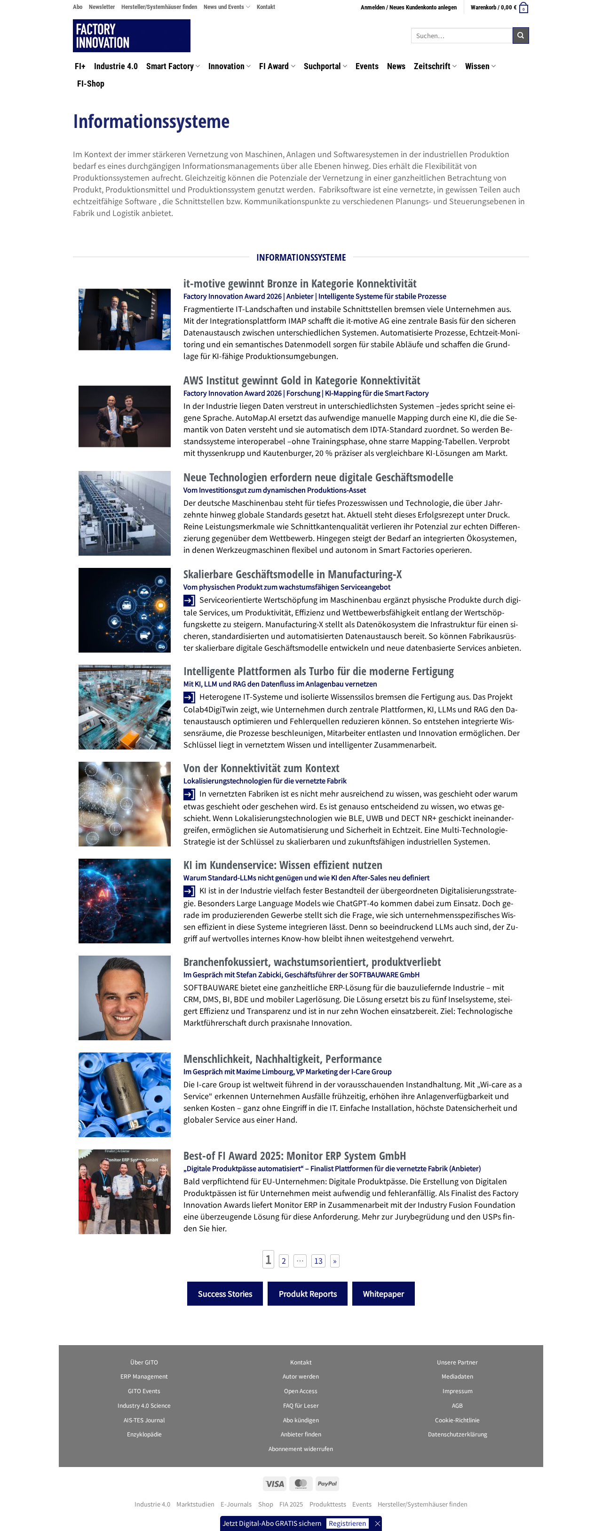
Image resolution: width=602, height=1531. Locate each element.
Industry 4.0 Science (144, 1405)
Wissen (477, 66)
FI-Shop (90, 83)
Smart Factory (170, 66)
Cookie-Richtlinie (457, 1420)
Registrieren (347, 1523)
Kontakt (266, 6)
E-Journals (236, 1503)
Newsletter (102, 6)
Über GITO (144, 1362)
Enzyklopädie (144, 1434)
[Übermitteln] (521, 35)
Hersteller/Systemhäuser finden (159, 6)
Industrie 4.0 (116, 66)
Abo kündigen (301, 1420)
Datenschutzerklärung (457, 1434)
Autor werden (301, 1376)
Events (367, 66)
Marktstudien (195, 1503)
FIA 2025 (291, 1503)
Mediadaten (457, 1376)
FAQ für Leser (301, 1405)
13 (318, 1260)
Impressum (458, 1391)
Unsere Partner (457, 1362)
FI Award (274, 66)
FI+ (79, 66)
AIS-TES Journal (144, 1420)
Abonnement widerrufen (301, 1448)
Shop (265, 1503)
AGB (457, 1405)
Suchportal (322, 66)
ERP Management (144, 1376)
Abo (77, 6)
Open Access (300, 1391)
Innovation (226, 66)
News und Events (224, 6)
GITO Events (144, 1391)
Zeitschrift (432, 66)
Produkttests (327, 1503)
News (396, 66)
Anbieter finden (301, 1434)
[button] (500, 7)
